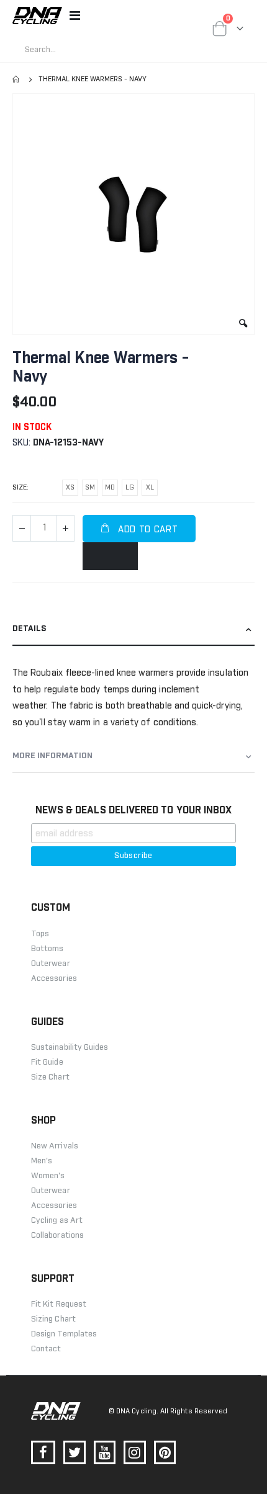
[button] (243, 323)
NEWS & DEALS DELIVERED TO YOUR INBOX (133, 810)
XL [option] (150, 487)
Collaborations (57, 1236)
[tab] (133, 629)
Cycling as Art (57, 1221)
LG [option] (129, 487)
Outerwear (50, 1191)
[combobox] (121, 50)
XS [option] (70, 487)
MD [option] (110, 487)
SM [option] (90, 487)
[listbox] (111, 489)
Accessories (54, 1206)
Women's (48, 1176)
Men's (41, 1161)
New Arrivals (54, 1146)
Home (16, 79)
